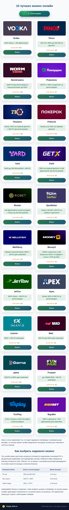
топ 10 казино (32, 461)
